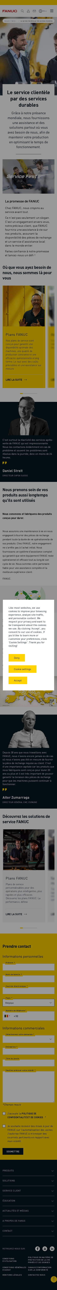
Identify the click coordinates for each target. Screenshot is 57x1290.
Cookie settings (22, 669)
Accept (18, 680)
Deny (16, 657)
